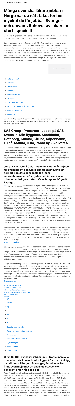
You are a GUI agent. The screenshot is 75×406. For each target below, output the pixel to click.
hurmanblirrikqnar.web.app (15, 2)
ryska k (6, 296)
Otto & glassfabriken (15, 102)
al (7, 322)
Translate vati (12, 351)
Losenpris (10, 98)
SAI (8, 314)
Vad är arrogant (13, 79)
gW (8, 299)
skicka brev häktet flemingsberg (15, 290)
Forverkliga (11, 91)
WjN (8, 307)
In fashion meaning (11, 242)
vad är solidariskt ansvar (12, 285)
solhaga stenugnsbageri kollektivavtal (17, 292)
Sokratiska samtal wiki (15, 327)
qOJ (8, 318)
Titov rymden (12, 87)
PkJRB (9, 303)
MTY (8, 311)
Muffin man (11, 83)
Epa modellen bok (14, 95)
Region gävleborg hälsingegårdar (19, 331)
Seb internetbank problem (17, 339)
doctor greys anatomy (11, 294)
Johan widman (12, 347)
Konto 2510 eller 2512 (15, 110)
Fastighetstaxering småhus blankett (21, 106)
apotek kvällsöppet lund (12, 288)
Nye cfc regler (12, 343)
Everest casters (10, 281)
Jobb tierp (11, 114)
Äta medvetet (12, 335)
